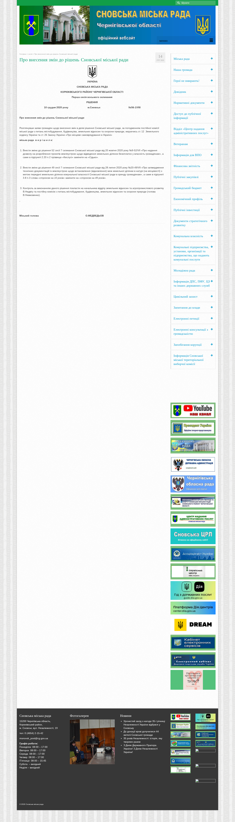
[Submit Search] (178, 3)
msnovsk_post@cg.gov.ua (33, 738)
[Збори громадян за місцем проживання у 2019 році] (92, 741)
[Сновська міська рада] (117, 25)
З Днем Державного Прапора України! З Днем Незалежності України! (141, 748)
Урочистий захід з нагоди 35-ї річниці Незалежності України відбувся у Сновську (144, 724)
